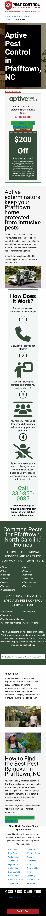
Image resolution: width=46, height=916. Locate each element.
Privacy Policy (36, 896)
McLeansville (33, 879)
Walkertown (13, 857)
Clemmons (31, 849)
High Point (13, 864)
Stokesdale (13, 868)
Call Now (22, 911)
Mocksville (31, 861)
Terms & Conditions (14, 898)
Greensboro (13, 876)
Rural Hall (12, 849)
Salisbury (31, 876)
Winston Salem (33, 853)
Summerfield (14, 872)
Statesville (13, 883)
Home (7, 16)
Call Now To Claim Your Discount (24, 125)
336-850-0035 (23, 496)
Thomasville (32, 868)
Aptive (17, 16)
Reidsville (31, 883)
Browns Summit (15, 879)
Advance (30, 857)
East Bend (12, 853)
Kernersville (32, 864)
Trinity (29, 872)
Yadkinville (13, 861)
